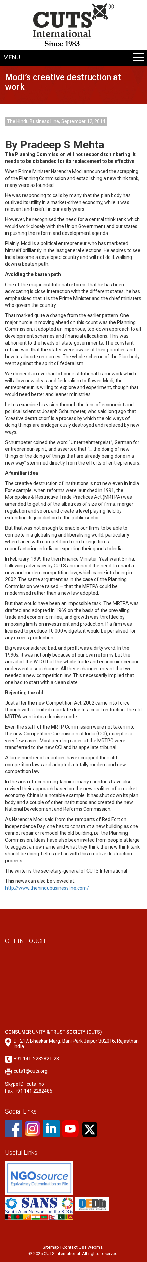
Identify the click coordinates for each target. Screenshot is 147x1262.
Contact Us (73, 1247)
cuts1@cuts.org (31, 1071)
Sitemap (51, 1247)
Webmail (96, 1247)
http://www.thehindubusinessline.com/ (47, 888)
